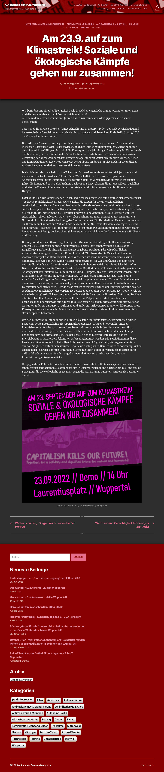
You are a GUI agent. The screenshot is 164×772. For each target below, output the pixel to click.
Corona (59, 719)
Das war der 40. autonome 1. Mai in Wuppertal (37, 587)
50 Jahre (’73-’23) (119, 5)
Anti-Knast (53, 700)
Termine (85, 28)
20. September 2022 (95, 83)
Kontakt (121, 8)
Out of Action (134, 8)
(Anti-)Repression (22, 699)
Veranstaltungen (139, 5)
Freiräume (58, 725)
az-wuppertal (73, 83)
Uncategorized (52, 738)
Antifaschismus (73, 700)
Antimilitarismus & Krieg (80, 24)
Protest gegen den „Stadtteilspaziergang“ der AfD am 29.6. (45, 578)
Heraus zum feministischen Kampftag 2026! (36, 607)
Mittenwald (74, 725)
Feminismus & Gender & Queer (30, 725)
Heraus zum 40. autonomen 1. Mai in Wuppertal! (38, 597)
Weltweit (97, 28)
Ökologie (133, 24)
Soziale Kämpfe (70, 28)
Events (71, 719)
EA (145, 8)
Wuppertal (18, 745)
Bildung (46, 719)
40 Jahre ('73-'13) (106, 8)
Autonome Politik (57, 713)
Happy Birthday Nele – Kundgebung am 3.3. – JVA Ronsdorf (45, 616)
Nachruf (16, 732)
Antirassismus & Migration (111, 24)
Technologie (19, 738)
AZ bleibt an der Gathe (25, 719)
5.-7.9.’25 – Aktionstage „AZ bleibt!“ (90, 5)
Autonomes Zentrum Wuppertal (25, 4)
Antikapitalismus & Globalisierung (44, 24)
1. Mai (40, 700)
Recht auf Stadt (48, 732)
